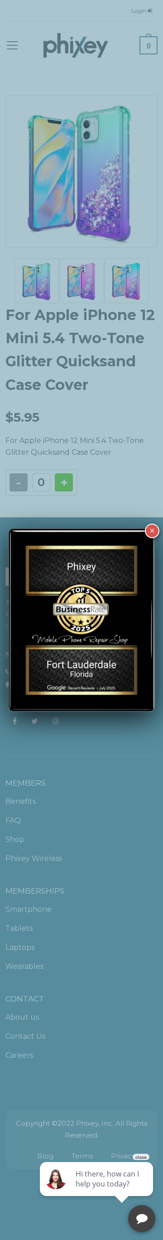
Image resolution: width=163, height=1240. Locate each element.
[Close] (152, 531)
